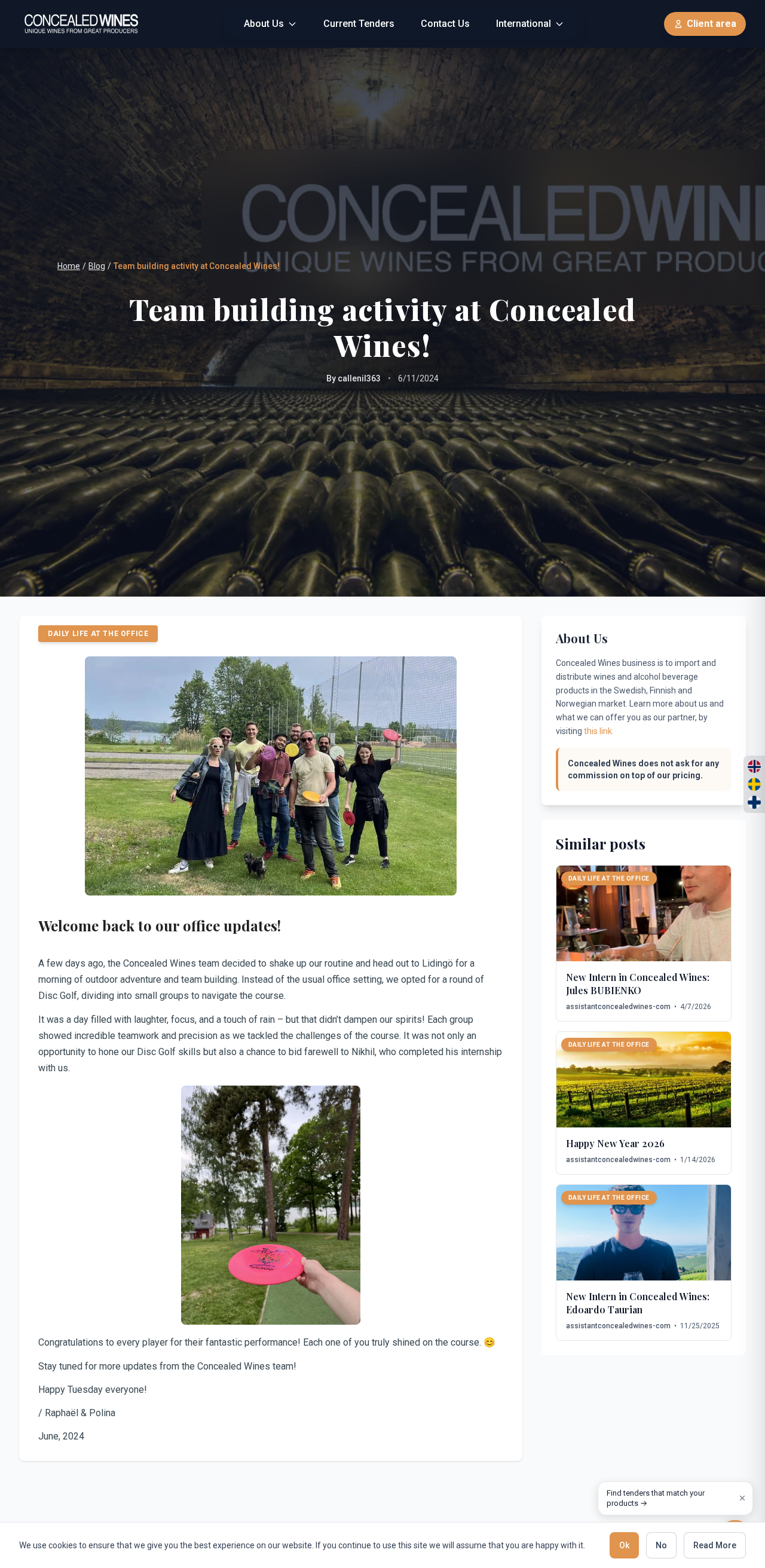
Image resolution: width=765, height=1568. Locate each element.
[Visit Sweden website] (754, 784)
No (661, 1545)
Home (68, 266)
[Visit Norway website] (754, 766)
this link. (599, 731)
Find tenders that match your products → (656, 1498)
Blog (96, 266)
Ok (624, 1545)
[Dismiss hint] (742, 1498)
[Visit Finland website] (754, 802)
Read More (714, 1545)
